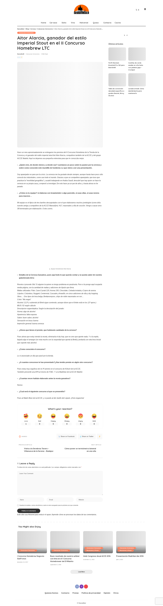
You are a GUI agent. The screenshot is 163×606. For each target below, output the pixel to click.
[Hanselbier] (81, 9)
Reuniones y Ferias (93, 550)
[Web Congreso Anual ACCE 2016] (98, 542)
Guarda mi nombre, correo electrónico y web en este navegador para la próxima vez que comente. (49, 505)
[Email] (22, 57)
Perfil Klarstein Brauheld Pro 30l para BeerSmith (116, 65)
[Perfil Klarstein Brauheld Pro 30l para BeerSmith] (117, 54)
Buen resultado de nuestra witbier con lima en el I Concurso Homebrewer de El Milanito (65, 558)
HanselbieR (20, 54)
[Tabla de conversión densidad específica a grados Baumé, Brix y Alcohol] (117, 79)
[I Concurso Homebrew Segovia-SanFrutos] (32, 542)
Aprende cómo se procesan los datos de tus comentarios (74, 514)
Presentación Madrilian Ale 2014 (129, 556)
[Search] (144, 22)
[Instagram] (138, 10)
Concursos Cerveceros (26, 32)
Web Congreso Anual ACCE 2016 (96, 556)
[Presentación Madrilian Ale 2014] (131, 542)
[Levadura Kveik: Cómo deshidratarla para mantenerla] (137, 79)
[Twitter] (20, 57)
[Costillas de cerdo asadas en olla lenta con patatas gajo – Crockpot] (137, 54)
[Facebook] (136, 10)
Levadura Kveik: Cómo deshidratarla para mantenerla (136, 91)
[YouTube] (140, 10)
